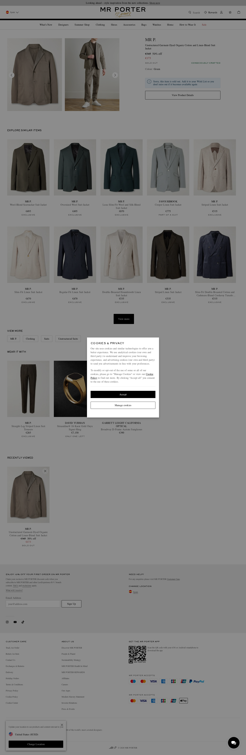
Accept (123, 394)
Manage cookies (123, 405)
